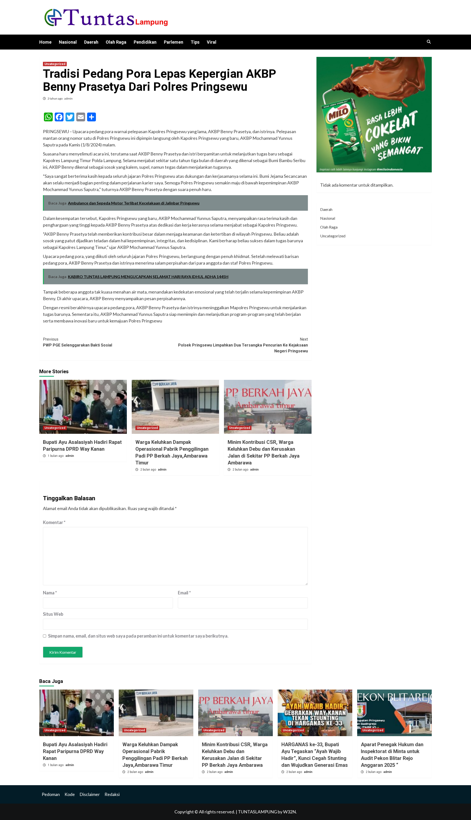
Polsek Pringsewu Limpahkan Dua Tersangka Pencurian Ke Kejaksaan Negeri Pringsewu (243, 345)
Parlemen (173, 42)
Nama (50, 592)
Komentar (54, 522)
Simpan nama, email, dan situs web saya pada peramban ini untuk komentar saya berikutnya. (138, 636)
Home (45, 42)
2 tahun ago (55, 98)
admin (68, 98)
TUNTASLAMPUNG (258, 811)
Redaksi (112, 794)
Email (184, 592)
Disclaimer (89, 794)
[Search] (429, 42)
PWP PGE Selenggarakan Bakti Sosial (77, 342)
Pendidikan (145, 42)
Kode (70, 794)
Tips (195, 42)
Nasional (68, 42)
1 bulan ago (56, 456)
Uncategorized (54, 64)
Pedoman (51, 794)
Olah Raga (116, 42)
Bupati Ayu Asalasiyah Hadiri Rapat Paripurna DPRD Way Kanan (75, 751)
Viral (211, 42)
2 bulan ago (148, 469)
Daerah (91, 42)
